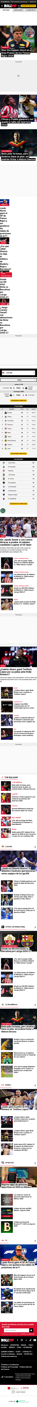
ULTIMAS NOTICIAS (19, 7)
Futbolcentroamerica (9, 1356)
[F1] (35, 1241)
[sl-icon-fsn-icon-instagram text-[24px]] (22, 1340)
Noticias (6, 10)
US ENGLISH (27, 1347)
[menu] (2, 6)
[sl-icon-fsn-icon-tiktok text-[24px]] (30, 1340)
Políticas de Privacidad (9, 1367)
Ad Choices (5, 1369)
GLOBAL (4, 1347)
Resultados (18, 10)
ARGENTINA (14, 1345)
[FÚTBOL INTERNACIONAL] (35, 927)
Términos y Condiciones (27, 1334)
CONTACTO (27, 1352)
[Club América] (35, 1005)
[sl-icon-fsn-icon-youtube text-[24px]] (35, 1340)
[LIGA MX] (35, 847)
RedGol (19, 1354)
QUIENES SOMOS (7, 1352)
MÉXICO (12, 1347)
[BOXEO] (35, 1085)
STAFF (18, 1352)
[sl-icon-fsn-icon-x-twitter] (26, 1340)
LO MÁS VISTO (31, 10)
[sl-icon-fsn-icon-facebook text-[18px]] (17, 1340)
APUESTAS (28, 1354)
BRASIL (23, 1345)
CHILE (31, 1345)
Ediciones (4, 1345)
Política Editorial (26, 1367)
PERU (19, 1347)
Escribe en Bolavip (8, 1354)
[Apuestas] (35, 1163)
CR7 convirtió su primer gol (19, 1)
